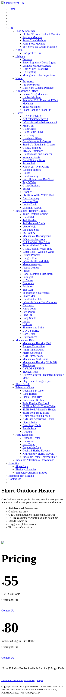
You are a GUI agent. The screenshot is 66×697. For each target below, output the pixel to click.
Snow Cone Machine (34, 40)
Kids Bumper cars (33, 355)
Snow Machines (31, 106)
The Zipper (29, 365)
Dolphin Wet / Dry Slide (36, 242)
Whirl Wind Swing (33, 349)
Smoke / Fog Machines (35, 94)
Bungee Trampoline (34, 346)
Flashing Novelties (25, 469)
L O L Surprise (31, 330)
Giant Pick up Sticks (34, 160)
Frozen (26, 270)
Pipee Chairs (30, 422)
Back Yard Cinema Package (38, 87)
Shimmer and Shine (33, 327)
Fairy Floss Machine (34, 43)
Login (40, 680)
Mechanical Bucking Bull (37, 235)
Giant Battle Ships (33, 131)
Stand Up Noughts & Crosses (39, 144)
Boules (26, 172)
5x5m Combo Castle (34, 239)
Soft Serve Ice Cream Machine (40, 46)
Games (19, 112)
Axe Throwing (31, 198)
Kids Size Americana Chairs (38, 418)
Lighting (20, 56)
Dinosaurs (28, 283)
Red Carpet (29, 444)
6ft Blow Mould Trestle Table (39, 406)
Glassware (28, 441)
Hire (10, 27)
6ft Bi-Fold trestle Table (36, 412)
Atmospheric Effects (26, 90)
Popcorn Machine (32, 37)
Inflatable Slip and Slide (36, 261)
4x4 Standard (30, 220)
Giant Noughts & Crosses (37, 141)
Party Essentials (24, 434)
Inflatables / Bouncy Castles (30, 210)
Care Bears (29, 333)
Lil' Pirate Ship (31, 229)
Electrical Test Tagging (21, 475)
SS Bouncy (29, 232)
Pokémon (28, 286)
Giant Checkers (31, 185)
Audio (19, 49)
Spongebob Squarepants (36, 292)
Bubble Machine (32, 97)
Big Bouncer (30, 336)
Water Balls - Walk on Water (38, 251)
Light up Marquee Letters (37, 65)
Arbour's (27, 431)
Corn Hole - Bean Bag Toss (38, 179)
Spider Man (29, 295)
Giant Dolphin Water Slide (37, 248)
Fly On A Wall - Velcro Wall (38, 194)
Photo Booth (22, 384)
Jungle (26, 321)
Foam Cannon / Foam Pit (37, 109)
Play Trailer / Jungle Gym (37, 381)
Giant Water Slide (32, 299)
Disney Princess (31, 254)
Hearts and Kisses (32, 138)
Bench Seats (29, 428)
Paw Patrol (29, 311)
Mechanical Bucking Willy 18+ (40, 362)
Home (11, 8)
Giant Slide (29, 217)
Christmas (28, 305)
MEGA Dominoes (33, 150)
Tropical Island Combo (35, 245)
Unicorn (27, 324)
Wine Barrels (30, 393)
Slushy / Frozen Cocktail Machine (41, 34)
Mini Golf (28, 125)
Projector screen (31, 84)
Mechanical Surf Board (35, 359)
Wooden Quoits (31, 157)
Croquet (27, 191)
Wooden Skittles (32, 169)
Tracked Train (30, 371)
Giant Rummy (30, 176)
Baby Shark (29, 318)
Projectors (28, 81)
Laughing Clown (32, 207)
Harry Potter (29, 308)
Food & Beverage (25, 30)
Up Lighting (29, 71)
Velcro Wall (29, 226)
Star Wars (28, 289)
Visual (19, 78)
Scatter (26, 188)
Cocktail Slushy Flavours (37, 450)
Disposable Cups (32, 447)
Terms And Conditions (12, 680)
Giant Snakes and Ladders (37, 153)
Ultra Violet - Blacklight (36, 68)
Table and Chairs (24, 387)
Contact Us (14, 478)
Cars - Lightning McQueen (38, 273)
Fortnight (28, 277)
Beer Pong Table (32, 425)
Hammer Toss (30, 201)
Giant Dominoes (32, 147)
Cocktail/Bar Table (33, 390)
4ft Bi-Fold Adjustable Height (39, 409)
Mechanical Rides (25, 340)
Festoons (27, 59)
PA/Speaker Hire (32, 53)
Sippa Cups (21, 466)
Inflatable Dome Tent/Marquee (40, 302)
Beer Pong (28, 135)
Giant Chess (29, 128)
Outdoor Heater (31, 437)
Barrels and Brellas (33, 400)
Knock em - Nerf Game (36, 166)
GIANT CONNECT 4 (35, 119)
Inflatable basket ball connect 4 (40, 122)
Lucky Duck (30, 204)
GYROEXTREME (33, 368)
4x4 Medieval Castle (34, 223)
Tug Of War (29, 182)
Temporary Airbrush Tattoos (31, 472)
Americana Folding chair (36, 415)
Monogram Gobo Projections (39, 75)
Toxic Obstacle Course (35, 213)
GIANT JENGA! (32, 116)
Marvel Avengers (32, 264)
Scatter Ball (29, 163)
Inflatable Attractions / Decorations (34, 459)
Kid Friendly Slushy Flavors (38, 453)
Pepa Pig (27, 314)
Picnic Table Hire (32, 396)
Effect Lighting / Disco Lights (39, 62)
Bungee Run (30, 258)
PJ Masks (28, 280)
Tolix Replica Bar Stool (36, 403)
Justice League (31, 267)
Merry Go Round (32, 352)
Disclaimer (29, 680)
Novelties (13, 463)
